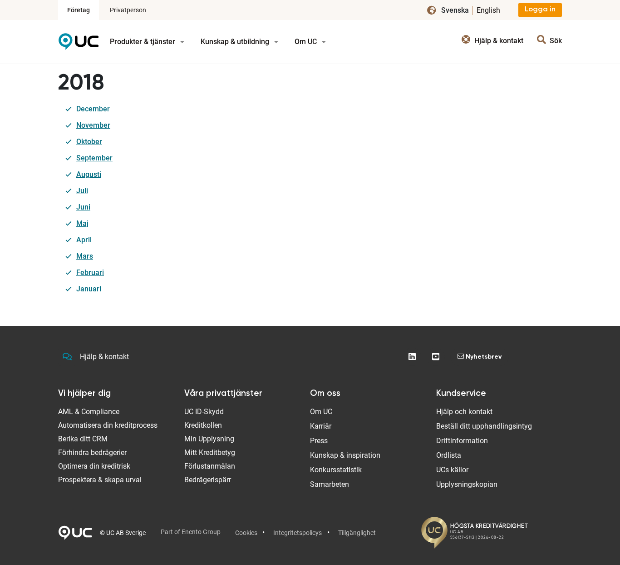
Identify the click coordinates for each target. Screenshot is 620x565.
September (94, 158)
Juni (83, 207)
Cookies (246, 532)
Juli (82, 190)
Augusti (88, 174)
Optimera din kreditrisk (94, 466)
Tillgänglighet (357, 532)
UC (78, 45)
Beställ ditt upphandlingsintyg (484, 426)
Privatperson (128, 10)
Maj (82, 223)
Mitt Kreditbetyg (209, 452)
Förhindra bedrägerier (92, 452)
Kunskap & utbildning (236, 41)
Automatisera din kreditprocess (107, 425)
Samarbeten (329, 484)
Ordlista (448, 455)
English (488, 10)
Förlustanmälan (209, 466)
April (84, 239)
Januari (88, 289)
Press (319, 440)
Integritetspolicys (297, 532)
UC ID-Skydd (204, 411)
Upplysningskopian (466, 484)
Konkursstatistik (336, 469)
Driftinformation (462, 440)
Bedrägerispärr (207, 479)
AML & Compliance (88, 411)
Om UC (307, 41)
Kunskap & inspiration (345, 455)
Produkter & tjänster (143, 41)
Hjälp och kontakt (464, 411)
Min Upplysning (209, 439)
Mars (84, 256)
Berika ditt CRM (83, 439)
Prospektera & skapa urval (100, 479)
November (93, 125)
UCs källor (452, 469)
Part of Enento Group (191, 531)
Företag (78, 10)
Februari (90, 272)
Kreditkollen (203, 425)
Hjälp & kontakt (104, 356)
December (93, 109)
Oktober (89, 141)
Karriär (320, 426)
